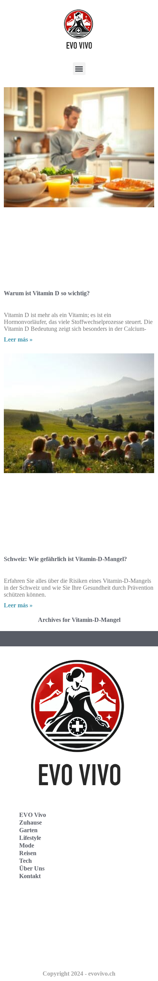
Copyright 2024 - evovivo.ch (79, 973)
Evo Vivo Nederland (38, 937)
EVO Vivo (32, 815)
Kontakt (30, 876)
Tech (25, 860)
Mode (26, 845)
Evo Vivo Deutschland (40, 903)
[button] (79, 68)
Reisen (27, 853)
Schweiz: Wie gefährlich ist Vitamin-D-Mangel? (65, 559)
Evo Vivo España (34, 920)
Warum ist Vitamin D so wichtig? (47, 293)
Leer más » (18, 339)
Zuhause (30, 822)
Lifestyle (30, 838)
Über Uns (31, 868)
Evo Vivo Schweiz (35, 954)
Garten (28, 830)
